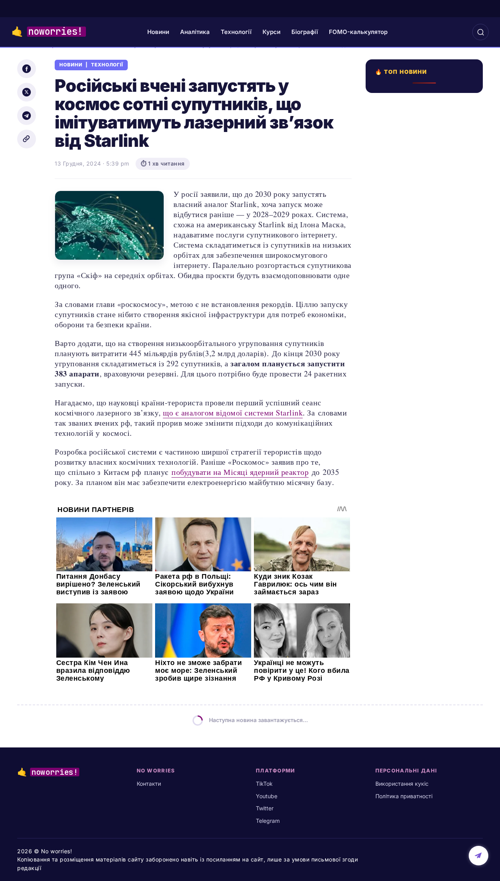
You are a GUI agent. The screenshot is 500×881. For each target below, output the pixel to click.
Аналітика (195, 32)
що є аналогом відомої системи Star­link (233, 412)
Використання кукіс (402, 783)
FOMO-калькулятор (358, 32)
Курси (271, 32)
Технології (236, 32)
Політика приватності (403, 796)
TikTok (264, 783)
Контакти (149, 783)
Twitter (264, 808)
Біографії (304, 32)
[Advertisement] (426, 396)
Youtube (266, 796)
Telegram (268, 820)
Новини (158, 32)
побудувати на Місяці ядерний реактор (240, 472)
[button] (480, 32)
